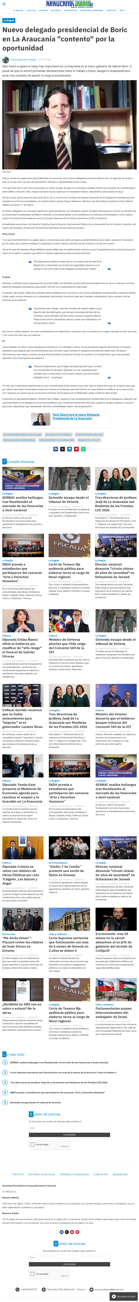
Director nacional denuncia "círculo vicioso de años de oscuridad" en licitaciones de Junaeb (114, 570)
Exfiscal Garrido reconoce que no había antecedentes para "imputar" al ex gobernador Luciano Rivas (22, 718)
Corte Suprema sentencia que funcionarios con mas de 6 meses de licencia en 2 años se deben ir (69, 944)
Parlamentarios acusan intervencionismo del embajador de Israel (114, 1012)
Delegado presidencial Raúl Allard (22, 434)
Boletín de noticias (45, 1114)
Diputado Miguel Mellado (89, 434)
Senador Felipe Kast (89, 440)
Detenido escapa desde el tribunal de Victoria (69, 499)
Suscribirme (69, 1135)
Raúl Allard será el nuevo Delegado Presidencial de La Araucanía (76, 416)
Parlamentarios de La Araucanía (56, 440)
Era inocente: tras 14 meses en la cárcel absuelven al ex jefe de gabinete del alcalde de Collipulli (114, 942)
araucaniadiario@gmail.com (109, 1289)
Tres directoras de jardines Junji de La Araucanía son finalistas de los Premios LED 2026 (116, 503)
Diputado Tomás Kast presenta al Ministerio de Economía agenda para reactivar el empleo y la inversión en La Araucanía (22, 793)
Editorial (56, 10)
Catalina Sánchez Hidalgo (23, 59)
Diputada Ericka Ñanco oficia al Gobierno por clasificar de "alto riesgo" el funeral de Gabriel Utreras (22, 647)
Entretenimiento (58, 862)
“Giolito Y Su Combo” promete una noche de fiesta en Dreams (66, 871)
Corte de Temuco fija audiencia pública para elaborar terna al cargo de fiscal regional (69, 570)
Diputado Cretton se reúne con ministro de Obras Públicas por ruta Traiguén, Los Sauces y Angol (20, 875)
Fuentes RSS (101, 1174)
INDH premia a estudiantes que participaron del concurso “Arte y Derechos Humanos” (22, 572)
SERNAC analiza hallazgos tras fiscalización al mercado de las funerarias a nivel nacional (22, 503)
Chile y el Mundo (58, 934)
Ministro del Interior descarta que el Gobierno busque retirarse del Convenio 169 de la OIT (115, 720)
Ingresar (121, 1174)
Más (122, 10)
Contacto (111, 10)
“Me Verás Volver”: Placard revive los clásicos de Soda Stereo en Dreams (22, 944)
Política (31, 10)
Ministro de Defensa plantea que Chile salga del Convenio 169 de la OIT (67, 645)
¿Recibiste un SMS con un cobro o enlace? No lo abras (21, 1008)
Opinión (43, 10)
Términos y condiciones (74, 1174)
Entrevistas (70, 10)
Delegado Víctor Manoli (58, 434)
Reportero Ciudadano (91, 10)
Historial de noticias (41, 1174)
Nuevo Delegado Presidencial (19, 440)
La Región (18, 10)
